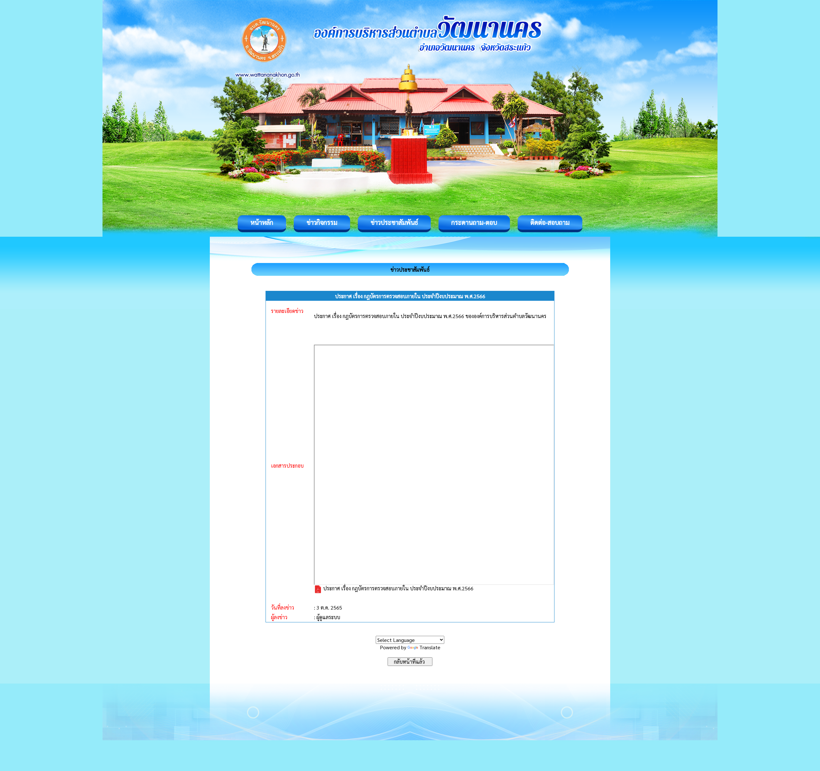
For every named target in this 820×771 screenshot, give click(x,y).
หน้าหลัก (261, 222)
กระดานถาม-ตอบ (474, 222)
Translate (429, 647)
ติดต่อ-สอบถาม (550, 222)
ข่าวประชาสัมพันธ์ (394, 222)
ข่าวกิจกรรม (322, 222)
